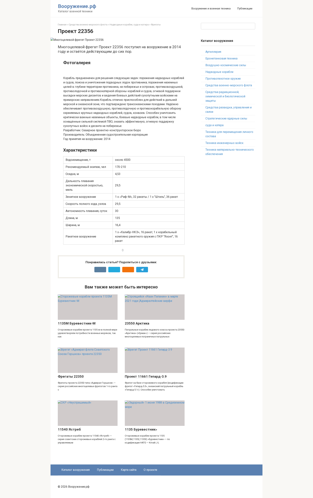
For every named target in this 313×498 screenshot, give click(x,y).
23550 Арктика (137, 323)
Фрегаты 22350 (71, 376)
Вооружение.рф (77, 6)
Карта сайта (128, 470)
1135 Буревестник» (141, 429)
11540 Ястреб (69, 429)
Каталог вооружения (75, 470)
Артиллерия (213, 51)
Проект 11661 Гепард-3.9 (146, 376)
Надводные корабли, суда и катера (129, 24)
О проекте (150, 470)
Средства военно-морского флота (88, 24)
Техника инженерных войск (224, 143)
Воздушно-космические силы (225, 65)
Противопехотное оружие (223, 78)
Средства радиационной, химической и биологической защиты (225, 96)
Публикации (244, 8)
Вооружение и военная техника (211, 8)
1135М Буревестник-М (76, 323)
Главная (62, 24)
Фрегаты (156, 24)
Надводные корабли (219, 72)
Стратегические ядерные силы (226, 118)
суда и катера (214, 125)
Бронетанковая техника (221, 58)
